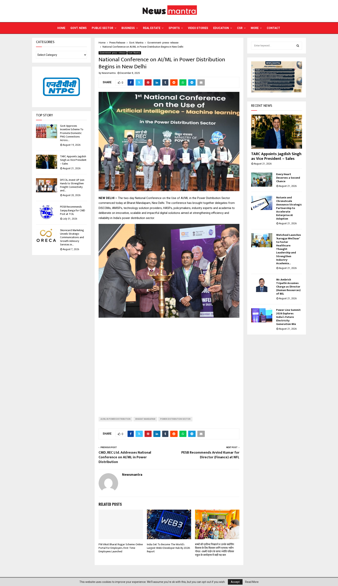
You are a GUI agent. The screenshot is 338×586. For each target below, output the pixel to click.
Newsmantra (109, 73)
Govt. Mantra (134, 53)
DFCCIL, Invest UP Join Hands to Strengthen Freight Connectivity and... (72, 185)
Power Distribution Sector (175, 419)
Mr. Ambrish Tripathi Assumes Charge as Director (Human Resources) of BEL (288, 286)
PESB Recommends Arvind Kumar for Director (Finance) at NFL (210, 455)
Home (61, 28)
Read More (252, 582)
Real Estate (151, 28)
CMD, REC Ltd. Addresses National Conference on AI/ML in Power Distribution (125, 457)
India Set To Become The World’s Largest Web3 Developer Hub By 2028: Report (168, 548)
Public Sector (102, 28)
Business (128, 28)
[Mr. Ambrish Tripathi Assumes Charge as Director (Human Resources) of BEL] (261, 285)
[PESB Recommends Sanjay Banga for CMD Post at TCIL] (46, 212)
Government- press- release (113, 53)
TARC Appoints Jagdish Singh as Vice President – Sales (73, 160)
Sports (174, 28)
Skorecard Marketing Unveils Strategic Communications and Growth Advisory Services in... (72, 237)
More (255, 28)
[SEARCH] (298, 46)
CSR (240, 28)
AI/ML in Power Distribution (115, 419)
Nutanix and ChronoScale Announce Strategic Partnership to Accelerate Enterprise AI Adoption (289, 208)
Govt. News (78, 28)
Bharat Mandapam (145, 419)
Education (221, 28)
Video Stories (198, 28)
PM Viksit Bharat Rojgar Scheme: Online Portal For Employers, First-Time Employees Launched (121, 548)
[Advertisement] (169, 364)
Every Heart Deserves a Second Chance (288, 178)
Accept (235, 581)
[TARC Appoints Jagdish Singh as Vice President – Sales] (46, 162)
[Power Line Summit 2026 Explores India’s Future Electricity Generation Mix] (261, 315)
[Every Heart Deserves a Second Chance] (261, 180)
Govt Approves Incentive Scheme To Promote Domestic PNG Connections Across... (71, 133)
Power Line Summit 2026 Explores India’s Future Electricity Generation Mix (288, 317)
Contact (273, 28)
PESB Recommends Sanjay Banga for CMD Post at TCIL (72, 210)
